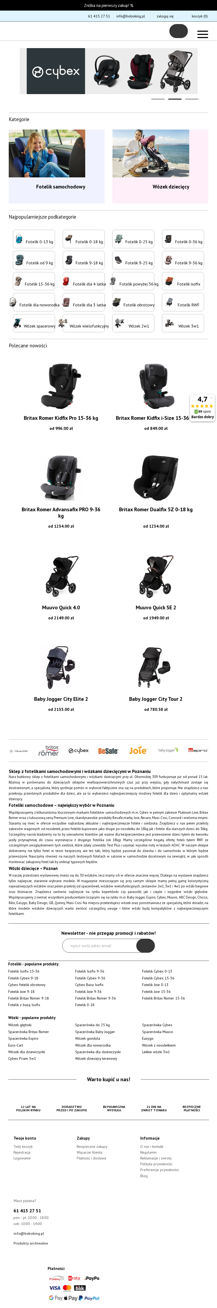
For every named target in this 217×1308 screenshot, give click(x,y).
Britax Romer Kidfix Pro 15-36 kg (61, 417)
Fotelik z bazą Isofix (24, 1004)
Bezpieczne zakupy (92, 1146)
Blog (144, 1175)
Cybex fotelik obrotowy (27, 984)
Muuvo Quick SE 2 (156, 607)
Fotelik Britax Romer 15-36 (163, 998)
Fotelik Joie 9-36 (88, 991)
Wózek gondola (87, 1038)
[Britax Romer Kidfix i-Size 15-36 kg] (156, 386)
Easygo (147, 1038)
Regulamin (148, 1152)
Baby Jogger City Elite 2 (61, 699)
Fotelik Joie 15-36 (156, 991)
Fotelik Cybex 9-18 (23, 978)
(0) (200, 16)
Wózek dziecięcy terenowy (96, 1058)
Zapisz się (145, 946)
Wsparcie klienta (89, 1152)
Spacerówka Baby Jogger (95, 1031)
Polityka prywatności (156, 1164)
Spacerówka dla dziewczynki (98, 1051)
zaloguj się (165, 16)
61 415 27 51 (99, 16)
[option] (109, 71)
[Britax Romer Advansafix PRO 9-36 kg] (61, 478)
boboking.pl (28, 31)
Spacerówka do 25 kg (92, 1025)
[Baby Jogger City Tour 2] (156, 667)
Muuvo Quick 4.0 (61, 607)
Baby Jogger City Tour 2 (156, 699)
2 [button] (175, 99)
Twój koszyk (23, 1146)
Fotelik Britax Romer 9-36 (95, 998)
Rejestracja (21, 1152)
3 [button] (191, 99)
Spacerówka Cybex (157, 1025)
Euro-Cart (15, 1045)
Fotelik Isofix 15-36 (23, 971)
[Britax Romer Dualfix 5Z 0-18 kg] (156, 478)
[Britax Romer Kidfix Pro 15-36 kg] (61, 386)
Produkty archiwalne (30, 1243)
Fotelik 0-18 (84, 1004)
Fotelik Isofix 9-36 (89, 971)
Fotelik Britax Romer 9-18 (28, 998)
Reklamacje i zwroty (156, 1158)
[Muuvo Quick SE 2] (156, 576)
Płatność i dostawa (91, 1158)
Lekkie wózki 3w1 (156, 1051)
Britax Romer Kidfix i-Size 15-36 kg (156, 417)
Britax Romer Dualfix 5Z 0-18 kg (156, 509)
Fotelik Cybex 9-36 (90, 978)
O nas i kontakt (151, 1146)
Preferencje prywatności (159, 1169)
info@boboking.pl (130, 16)
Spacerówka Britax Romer (28, 1031)
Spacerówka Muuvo (157, 1031)
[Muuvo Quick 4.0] (61, 576)
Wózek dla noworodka (93, 1045)
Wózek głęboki (19, 1025)
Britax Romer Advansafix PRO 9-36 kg (61, 512)
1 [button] (158, 99)
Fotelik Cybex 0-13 (157, 971)
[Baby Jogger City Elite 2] (61, 667)
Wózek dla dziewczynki (26, 1051)
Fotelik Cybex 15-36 (158, 978)
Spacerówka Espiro (23, 1038)
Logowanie (22, 1158)
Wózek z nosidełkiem (159, 1045)
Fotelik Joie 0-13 (155, 984)
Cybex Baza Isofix (89, 984)
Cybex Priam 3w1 (22, 1058)
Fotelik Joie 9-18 (21, 991)
